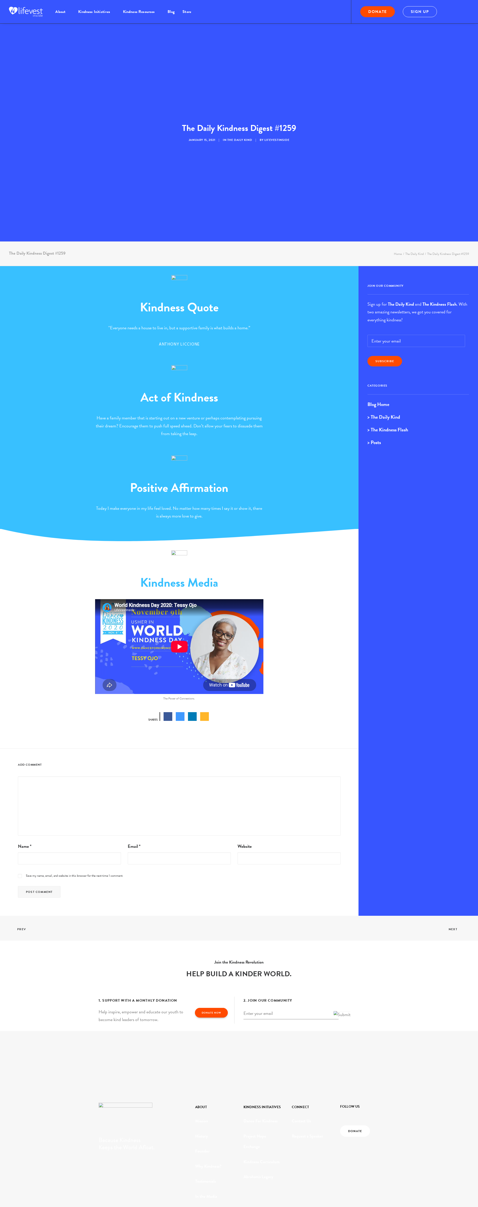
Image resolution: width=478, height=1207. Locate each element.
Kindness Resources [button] (139, 12)
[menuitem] (63, 11)
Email (134, 846)
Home (398, 253)
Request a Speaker (307, 1136)
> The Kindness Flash (387, 429)
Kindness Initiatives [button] (94, 12)
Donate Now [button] (211, 1013)
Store (186, 12)
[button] (451, 11)
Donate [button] (355, 1131)
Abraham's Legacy (258, 1177)
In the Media (206, 1196)
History (201, 1136)
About (60, 12)
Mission (201, 1121)
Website (245, 846)
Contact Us (301, 1121)
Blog (171, 12)
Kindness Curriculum (261, 1162)
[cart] (465, 11)
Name (24, 846)
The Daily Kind (239, 140)
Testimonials (205, 1181)
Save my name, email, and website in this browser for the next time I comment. (74, 875)
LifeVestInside (276, 140)
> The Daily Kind (383, 417)
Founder (202, 1151)
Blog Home (378, 404)
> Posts (374, 442)
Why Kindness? (208, 1166)
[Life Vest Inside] (26, 12)
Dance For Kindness (260, 1121)
